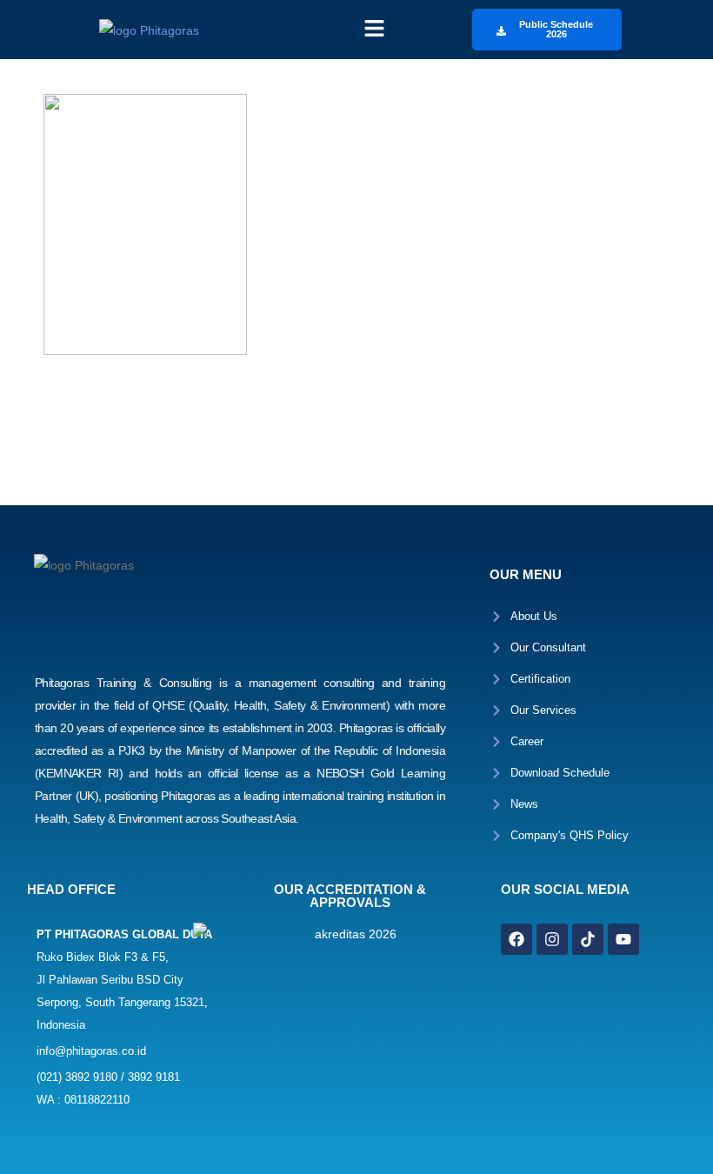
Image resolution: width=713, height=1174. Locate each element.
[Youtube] (623, 939)
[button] (373, 29)
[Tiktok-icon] (587, 939)
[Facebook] (516, 939)
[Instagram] (552, 939)
